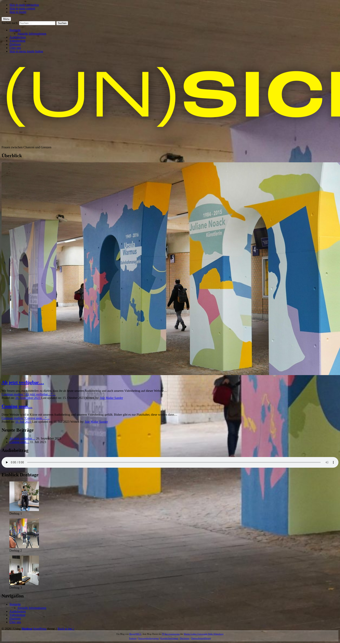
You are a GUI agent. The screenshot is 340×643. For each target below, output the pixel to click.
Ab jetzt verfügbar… (23, 382)
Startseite (15, 30)
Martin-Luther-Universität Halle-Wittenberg (204, 634)
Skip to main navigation (24, 5)
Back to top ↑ (66, 628)
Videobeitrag (17, 40)
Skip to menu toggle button (26, 51)
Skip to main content (22, 8)
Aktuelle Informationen (31, 33)
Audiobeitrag (17, 37)
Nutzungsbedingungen (148, 638)
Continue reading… (28, 394)
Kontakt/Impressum (169, 638)
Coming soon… (17, 406)
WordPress (39, 628)
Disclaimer (184, 638)
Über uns (15, 47)
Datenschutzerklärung (201, 638)
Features (133, 638)
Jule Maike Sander (111, 398)
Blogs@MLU (135, 634)
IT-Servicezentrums (171, 634)
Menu (6, 19)
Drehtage (15, 44)
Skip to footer (17, 12)
